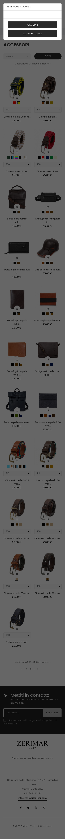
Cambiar (32, 25)
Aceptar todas (32, 34)
